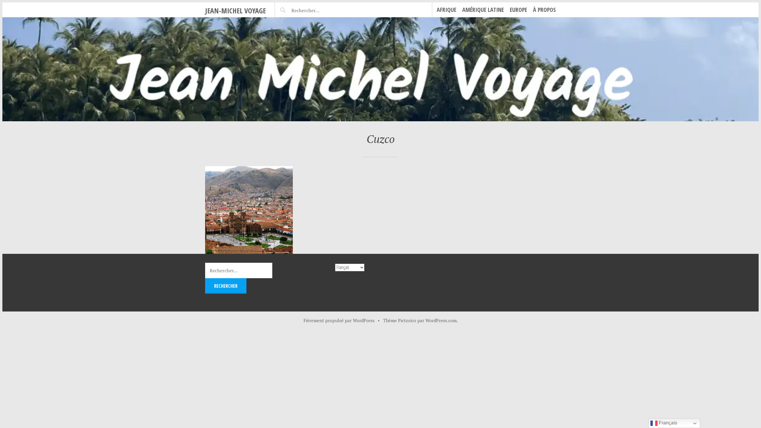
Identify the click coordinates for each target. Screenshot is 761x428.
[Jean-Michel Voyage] (380, 69)
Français (667, 422)
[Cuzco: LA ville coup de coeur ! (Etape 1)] (249, 210)
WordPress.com (441, 320)
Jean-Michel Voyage (235, 10)
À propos (544, 10)
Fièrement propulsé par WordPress (339, 320)
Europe (518, 10)
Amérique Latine (483, 10)
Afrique (446, 10)
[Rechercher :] (315, 9)
